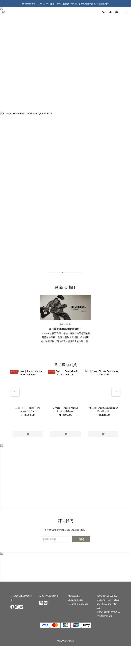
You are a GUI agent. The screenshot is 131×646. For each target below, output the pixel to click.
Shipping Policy (75, 599)
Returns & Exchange (78, 603)
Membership (74, 595)
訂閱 (81, 539)
